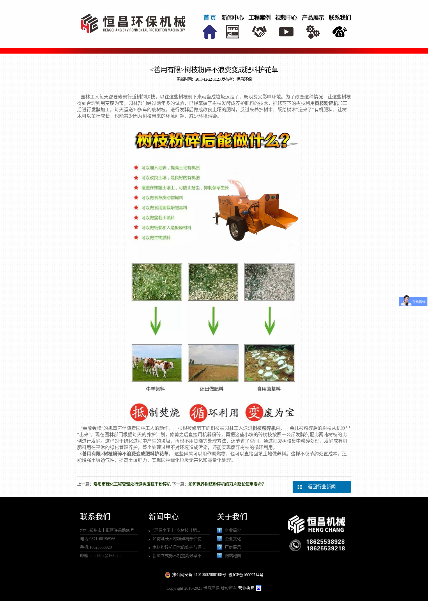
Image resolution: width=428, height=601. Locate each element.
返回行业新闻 (322, 486)
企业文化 (233, 539)
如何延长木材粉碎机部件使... (179, 539)
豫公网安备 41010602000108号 (199, 574)
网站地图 (233, 556)
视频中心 (286, 18)
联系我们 (340, 18)
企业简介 (233, 530)
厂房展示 (233, 547)
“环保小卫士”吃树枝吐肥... (176, 530)
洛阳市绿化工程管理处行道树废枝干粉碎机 (132, 484)
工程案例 (259, 18)
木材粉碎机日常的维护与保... (179, 547)
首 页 (209, 18)
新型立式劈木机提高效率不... (179, 556)
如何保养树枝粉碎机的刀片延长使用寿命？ (227, 484)
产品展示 (313, 18)
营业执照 (246, 588)
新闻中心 (233, 18)
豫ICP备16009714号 (246, 575)
